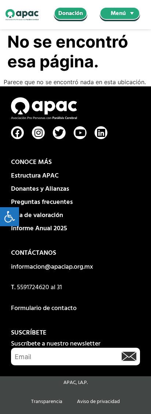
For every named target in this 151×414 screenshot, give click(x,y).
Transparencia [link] (46, 402)
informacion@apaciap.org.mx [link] (52, 267)
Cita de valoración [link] (37, 215)
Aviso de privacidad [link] (98, 402)
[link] (9, 216)
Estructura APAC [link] (35, 176)
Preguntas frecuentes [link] (42, 202)
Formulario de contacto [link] (44, 308)
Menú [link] (118, 13)
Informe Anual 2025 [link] (39, 228)
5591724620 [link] (33, 287)
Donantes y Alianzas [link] (40, 189)
